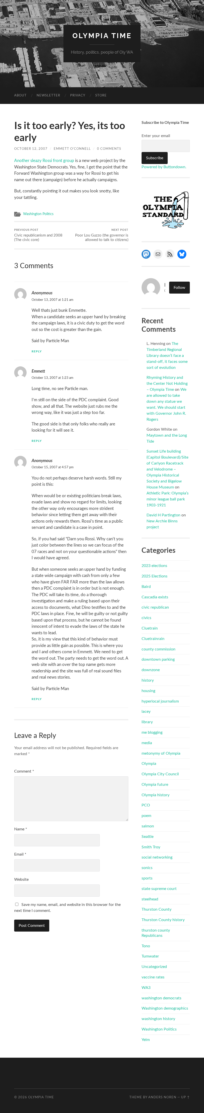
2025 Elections (154, 576)
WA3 (146, 988)
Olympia (149, 764)
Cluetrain (150, 628)
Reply (37, 351)
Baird (146, 587)
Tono (146, 946)
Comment (24, 771)
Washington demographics (165, 1008)
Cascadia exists (155, 597)
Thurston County (156, 909)
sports (147, 878)
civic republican (155, 607)
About (20, 95)
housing (148, 691)
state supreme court (159, 889)
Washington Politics (38, 214)
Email (20, 854)
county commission (158, 649)
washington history (158, 1019)
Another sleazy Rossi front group (44, 161)
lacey (146, 712)
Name (20, 829)
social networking (157, 857)
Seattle (147, 837)
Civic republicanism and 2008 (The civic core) (38, 235)
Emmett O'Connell (72, 148)
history (148, 680)
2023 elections (154, 566)
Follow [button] (179, 288)
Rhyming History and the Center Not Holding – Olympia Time (167, 384)
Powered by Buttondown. (164, 167)
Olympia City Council (160, 774)
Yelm (146, 1040)
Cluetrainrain (153, 639)
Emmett (38, 371)
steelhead (150, 899)
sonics (147, 868)
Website (21, 879)
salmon (148, 826)
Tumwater (150, 956)
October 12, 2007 (31, 148)
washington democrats (161, 998)
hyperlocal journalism (160, 701)
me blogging (152, 732)
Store (101, 95)
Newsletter (48, 95)
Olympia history (155, 795)
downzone (151, 670)
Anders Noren (162, 1097)
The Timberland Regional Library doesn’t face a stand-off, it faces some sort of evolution (167, 356)
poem (146, 816)
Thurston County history (163, 920)
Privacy (77, 95)
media (147, 743)
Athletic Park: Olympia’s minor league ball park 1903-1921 (168, 499)
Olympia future (155, 785)
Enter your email (156, 136)
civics (146, 618)
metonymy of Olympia (161, 753)
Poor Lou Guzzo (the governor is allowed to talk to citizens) (101, 235)
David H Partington (163, 515)
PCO (146, 805)
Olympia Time (102, 36)
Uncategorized (154, 967)
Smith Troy (151, 847)
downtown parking (158, 659)
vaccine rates (153, 977)
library (147, 722)
